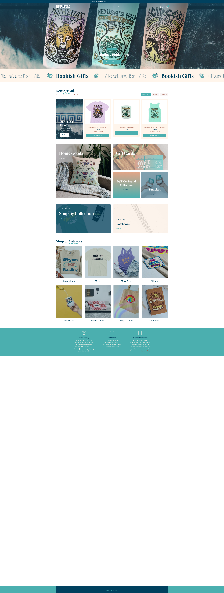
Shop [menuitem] (106, 7)
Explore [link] (61, 158)
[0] (166, 6)
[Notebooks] (140, 218)
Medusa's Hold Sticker (126, 127)
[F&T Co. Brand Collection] (126, 185)
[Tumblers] (154, 185)
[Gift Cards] (140, 157)
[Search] (160, 6)
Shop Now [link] (119, 158)
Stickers (155, 94)
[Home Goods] (83, 171)
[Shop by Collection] (83, 218)
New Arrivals (145, 94)
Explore (64, 135)
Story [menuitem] (120, 7)
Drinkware (164, 94)
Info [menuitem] (113, 7)
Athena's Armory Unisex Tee (97, 127)
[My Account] (163, 6)
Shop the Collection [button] (112, 62)
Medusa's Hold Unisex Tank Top (155, 127)
